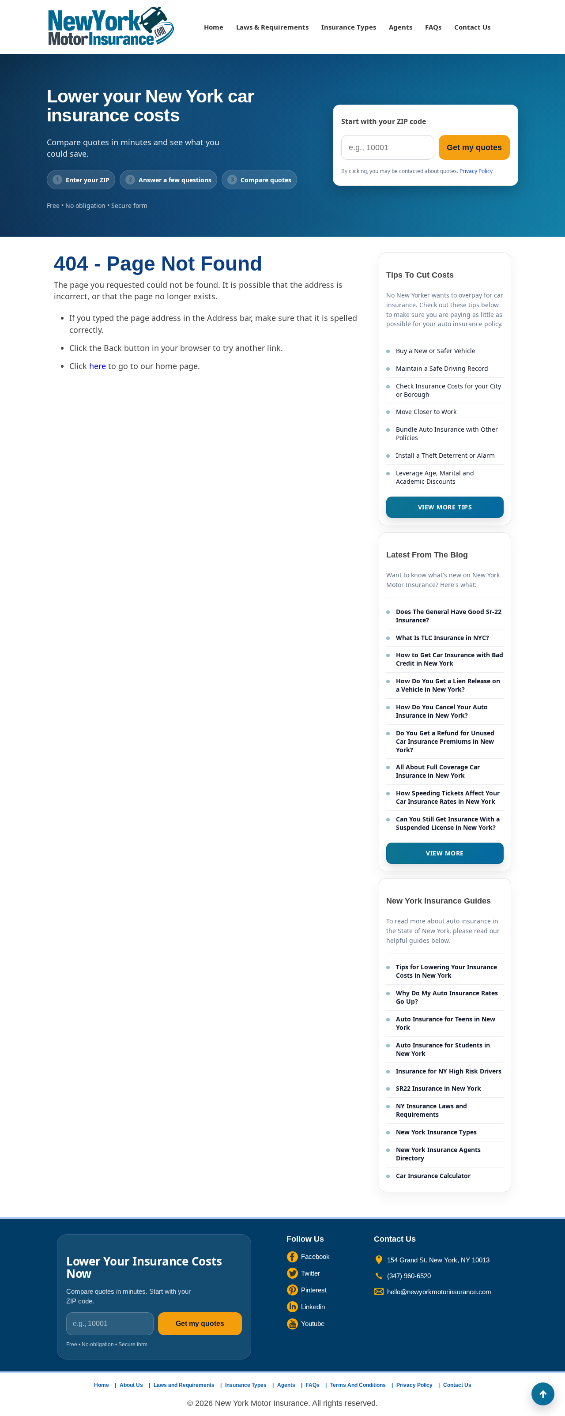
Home (213, 27)
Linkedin (313, 1307)
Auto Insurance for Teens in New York (445, 1023)
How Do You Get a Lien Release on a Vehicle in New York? (448, 685)
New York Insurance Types (436, 1132)
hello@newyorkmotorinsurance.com (439, 1291)
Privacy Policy (476, 171)
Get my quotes (474, 147)
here (97, 366)
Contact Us (472, 27)
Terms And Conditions (358, 1385)
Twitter (310, 1273)
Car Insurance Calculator (433, 1175)
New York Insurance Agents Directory (438, 1153)
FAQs (433, 27)
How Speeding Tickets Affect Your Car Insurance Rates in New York (448, 797)
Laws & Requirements (272, 27)
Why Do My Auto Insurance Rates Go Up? (447, 997)
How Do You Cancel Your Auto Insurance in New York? (442, 711)
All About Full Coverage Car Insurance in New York (438, 771)
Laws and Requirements (184, 1385)
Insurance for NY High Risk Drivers (448, 1071)
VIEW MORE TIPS (445, 507)
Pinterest (314, 1290)
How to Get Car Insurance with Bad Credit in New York (449, 659)
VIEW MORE (445, 853)
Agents (400, 27)
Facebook (315, 1256)
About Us (131, 1385)
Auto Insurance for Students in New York (443, 1049)
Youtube (312, 1323)
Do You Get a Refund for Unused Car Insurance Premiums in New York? (445, 741)
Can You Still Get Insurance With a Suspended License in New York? (448, 823)
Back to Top (542, 1393)
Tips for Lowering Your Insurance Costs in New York (446, 971)
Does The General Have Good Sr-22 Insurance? (448, 615)
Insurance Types (348, 27)
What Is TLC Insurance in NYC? (442, 637)
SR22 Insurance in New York (438, 1088)
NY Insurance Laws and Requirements (431, 1110)
